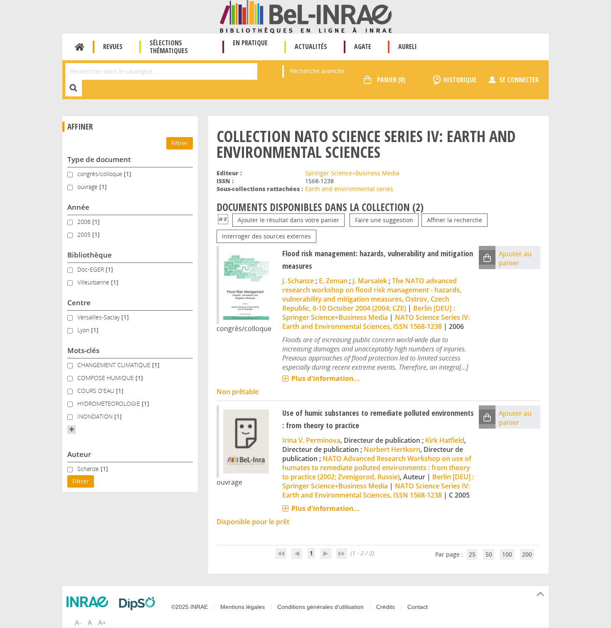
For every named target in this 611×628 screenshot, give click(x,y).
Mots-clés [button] (83, 350)
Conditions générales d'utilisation (320, 606)
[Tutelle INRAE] (89, 601)
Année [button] (78, 207)
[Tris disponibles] (223, 219)
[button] (71, 429)
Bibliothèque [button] (89, 255)
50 (488, 554)
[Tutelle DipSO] (139, 603)
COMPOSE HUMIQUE (106, 378)
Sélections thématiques (169, 46)
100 (507, 554)
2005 (84, 234)
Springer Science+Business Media (352, 173)
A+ (102, 622)
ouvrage (88, 187)
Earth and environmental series (349, 189)
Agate (362, 46)
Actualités (311, 46)
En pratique (250, 42)
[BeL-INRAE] (305, 16)
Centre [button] (79, 302)
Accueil (79, 47)
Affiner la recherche (454, 220)
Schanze (89, 469)
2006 (84, 222)
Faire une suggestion (384, 220)
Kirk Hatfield (444, 440)
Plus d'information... (325, 378)
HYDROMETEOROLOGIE (109, 403)
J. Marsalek (369, 280)
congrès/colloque (100, 174)
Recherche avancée (317, 71)
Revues (113, 46)
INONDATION (95, 416)
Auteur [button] (79, 454)
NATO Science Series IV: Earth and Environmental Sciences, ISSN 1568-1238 (376, 322)
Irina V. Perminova (311, 440)
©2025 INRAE (189, 606)
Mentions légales (242, 606)
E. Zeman (333, 280)
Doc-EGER (91, 269)
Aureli (407, 46)
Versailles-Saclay (99, 317)
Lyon (84, 330)
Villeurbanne (94, 282)
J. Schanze (298, 280)
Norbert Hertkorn (392, 449)
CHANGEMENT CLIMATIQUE (114, 365)
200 (527, 554)
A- (78, 622)
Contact (417, 606)
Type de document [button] (99, 159)
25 (472, 554)
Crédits (385, 606)
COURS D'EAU (96, 391)
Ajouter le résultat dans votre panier (288, 220)
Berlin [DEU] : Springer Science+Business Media (368, 313)
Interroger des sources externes (266, 236)
